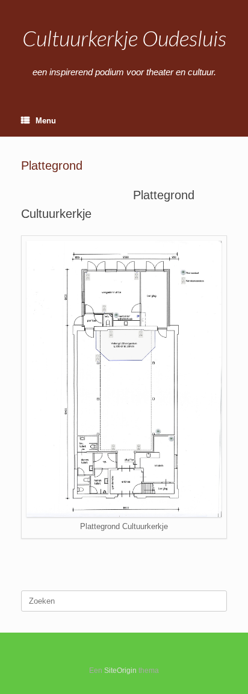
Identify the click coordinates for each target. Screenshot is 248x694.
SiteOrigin (120, 670)
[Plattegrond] (124, 514)
